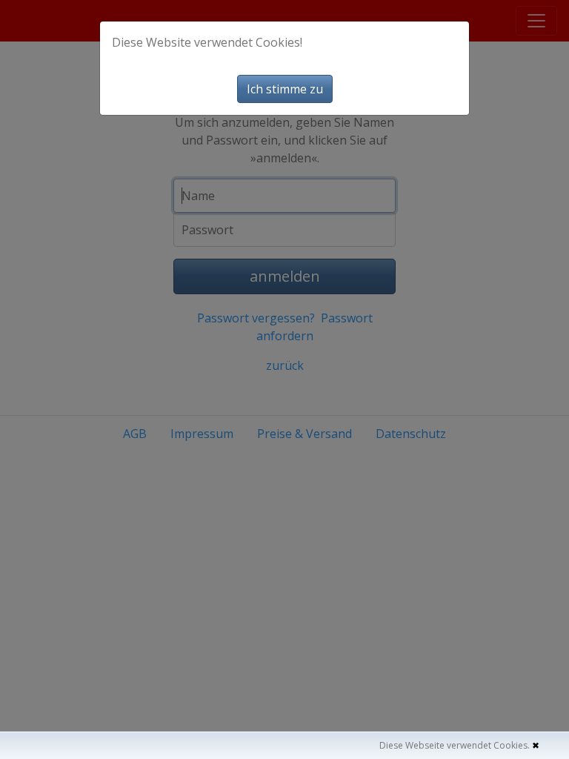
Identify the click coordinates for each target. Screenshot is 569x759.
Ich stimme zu (285, 89)
